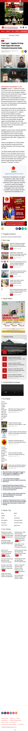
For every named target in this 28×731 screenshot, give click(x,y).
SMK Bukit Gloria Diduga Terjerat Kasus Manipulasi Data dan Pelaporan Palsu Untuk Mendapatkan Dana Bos (16, 409)
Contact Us (13, 722)
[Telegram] (22, 228)
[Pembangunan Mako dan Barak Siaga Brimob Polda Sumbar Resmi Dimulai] (5, 274)
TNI (15, 515)
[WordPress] (10, 713)
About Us (12, 718)
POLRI (2, 518)
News (3, 40)
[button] (21, 27)
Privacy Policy (4, 718)
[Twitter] (19, 228)
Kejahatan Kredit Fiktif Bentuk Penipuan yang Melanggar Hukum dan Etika (16, 369)
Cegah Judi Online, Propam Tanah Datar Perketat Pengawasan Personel (17, 282)
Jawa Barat (17, 518)
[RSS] (16, 713)
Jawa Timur (4, 525)
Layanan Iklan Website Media (8, 724)
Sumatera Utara (18, 522)
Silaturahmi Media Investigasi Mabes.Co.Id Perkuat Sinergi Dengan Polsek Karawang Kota (18, 245)
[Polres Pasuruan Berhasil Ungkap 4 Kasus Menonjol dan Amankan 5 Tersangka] (4, 467)
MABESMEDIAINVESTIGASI (14, 174)
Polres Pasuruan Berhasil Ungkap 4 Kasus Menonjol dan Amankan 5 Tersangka (17, 465)
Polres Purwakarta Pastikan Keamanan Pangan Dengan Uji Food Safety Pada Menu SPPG (16, 375)
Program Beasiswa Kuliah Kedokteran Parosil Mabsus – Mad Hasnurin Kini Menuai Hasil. (16, 358)
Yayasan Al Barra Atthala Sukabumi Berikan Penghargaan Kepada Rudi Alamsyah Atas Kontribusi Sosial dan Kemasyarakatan (16, 363)
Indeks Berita (4, 720)
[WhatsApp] (25, 228)
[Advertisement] (14, 642)
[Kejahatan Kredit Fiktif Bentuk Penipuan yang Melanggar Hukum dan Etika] (4, 442)
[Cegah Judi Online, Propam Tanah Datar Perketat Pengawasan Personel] (5, 283)
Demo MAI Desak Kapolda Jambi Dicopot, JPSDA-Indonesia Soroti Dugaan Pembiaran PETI (18, 291)
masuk (9, 237)
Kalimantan (17, 525)
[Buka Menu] (23, 27)
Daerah (3, 515)
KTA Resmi (21, 724)
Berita (11, 248)
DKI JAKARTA (4, 520)
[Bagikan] (25, 51)
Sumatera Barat (18, 520)
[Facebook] (17, 228)
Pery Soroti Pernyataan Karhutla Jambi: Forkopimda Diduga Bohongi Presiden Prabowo (18, 263)
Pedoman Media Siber (15, 720)
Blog (18, 718)
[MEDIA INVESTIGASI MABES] (9, 27)
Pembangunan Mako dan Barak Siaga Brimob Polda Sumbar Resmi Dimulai (18, 272)
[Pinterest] (8, 713)
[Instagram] (13, 713)
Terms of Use (4, 722)
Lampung (3, 522)
